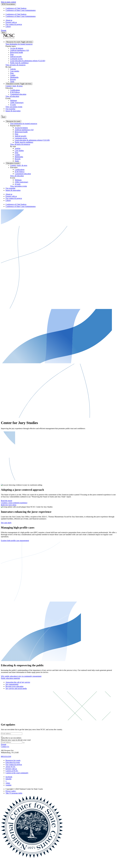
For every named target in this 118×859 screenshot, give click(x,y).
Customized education (18, 94)
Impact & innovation (13, 111)
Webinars (13, 100)
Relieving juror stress (8, 505)
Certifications (15, 90)
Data (12, 54)
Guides (12, 75)
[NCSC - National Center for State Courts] (9, 38)
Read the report (6, 501)
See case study (6, 523)
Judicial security (16, 57)
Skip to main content (8, 2)
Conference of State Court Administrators (21, 10)
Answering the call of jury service (18, 682)
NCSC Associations (8, 4)
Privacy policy (11, 791)
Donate (3, 30)
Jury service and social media (16, 688)
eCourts (13, 105)
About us (9, 20)
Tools (12, 81)
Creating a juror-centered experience (14, 503)
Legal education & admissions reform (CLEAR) (27, 61)
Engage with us (11, 22)
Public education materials (10, 678)
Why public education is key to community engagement (21, 676)
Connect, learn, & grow (14, 86)
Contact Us (5, 747)
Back (3, 117)
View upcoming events (14, 107)
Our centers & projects (14, 24)
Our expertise (10, 109)
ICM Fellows (15, 92)
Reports (13, 79)
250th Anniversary (17, 103)
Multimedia (14, 77)
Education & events (18, 84)
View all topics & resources (15, 65)
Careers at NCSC (12, 771)
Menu (4, 33)
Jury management (12, 684)
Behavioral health (16, 52)
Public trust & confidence (19, 63)
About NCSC (11, 767)
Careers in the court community (17, 773)
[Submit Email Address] (2, 736)
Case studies (14, 71)
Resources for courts (19, 42)
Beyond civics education (14, 686)
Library (8, 26)
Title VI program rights (14, 793)
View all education (12, 96)
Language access (16, 59)
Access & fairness (16, 48)
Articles (13, 69)
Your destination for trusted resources (19, 44)
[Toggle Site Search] (2, 115)
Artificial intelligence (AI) (19, 50)
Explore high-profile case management (15, 541)
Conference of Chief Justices (16, 8)
